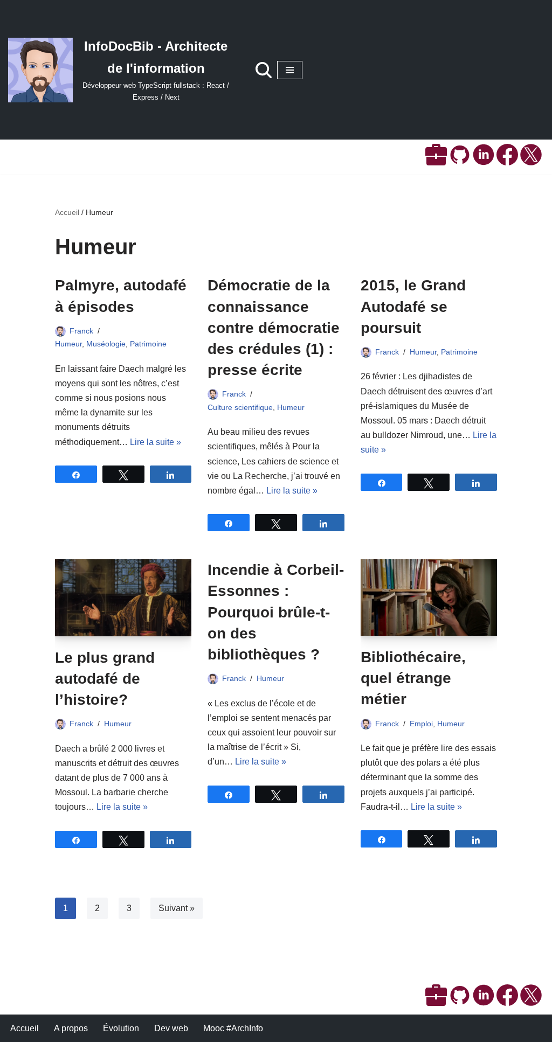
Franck (81, 331)
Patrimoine (148, 343)
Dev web (171, 1028)
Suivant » (176, 908)
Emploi (421, 723)
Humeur (68, 343)
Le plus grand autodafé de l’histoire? (105, 678)
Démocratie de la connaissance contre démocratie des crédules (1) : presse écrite (274, 327)
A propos (71, 1028)
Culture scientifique (240, 407)
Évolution (121, 1028)
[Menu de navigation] (289, 70)
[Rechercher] (264, 70)
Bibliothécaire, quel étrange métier (413, 678)
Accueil (67, 212)
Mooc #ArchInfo (233, 1028)
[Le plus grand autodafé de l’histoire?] (123, 597)
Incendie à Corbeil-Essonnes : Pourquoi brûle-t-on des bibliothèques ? (276, 612)
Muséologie (106, 343)
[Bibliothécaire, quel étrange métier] (429, 597)
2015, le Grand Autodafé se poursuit (413, 306)
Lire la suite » (155, 442)
